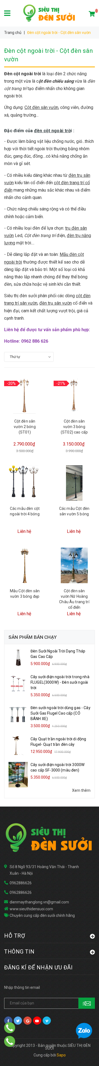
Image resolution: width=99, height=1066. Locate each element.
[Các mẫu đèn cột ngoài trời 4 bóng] (24, 483)
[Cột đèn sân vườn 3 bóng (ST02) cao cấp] (74, 396)
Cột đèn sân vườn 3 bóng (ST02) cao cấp (74, 426)
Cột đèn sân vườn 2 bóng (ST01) (25, 426)
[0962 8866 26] (9, 1027)
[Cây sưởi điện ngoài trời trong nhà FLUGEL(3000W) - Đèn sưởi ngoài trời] (18, 683)
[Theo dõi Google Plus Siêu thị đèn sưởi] (27, 1020)
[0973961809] (9, 1041)
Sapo (61, 1055)
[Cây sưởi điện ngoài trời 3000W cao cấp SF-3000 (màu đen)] (18, 774)
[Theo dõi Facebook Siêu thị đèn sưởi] (8, 1020)
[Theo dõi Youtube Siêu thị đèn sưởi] (37, 1020)
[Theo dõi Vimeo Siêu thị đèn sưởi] (47, 1020)
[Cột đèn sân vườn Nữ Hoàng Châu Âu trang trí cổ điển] (74, 565)
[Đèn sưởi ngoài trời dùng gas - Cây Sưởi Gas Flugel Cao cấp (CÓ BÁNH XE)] (18, 714)
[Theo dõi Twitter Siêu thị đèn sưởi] (18, 1020)
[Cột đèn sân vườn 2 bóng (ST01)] (24, 396)
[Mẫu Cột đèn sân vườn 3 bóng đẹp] (24, 565)
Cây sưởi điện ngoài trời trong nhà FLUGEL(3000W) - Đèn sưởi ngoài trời (60, 682)
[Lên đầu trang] (84, 1055)
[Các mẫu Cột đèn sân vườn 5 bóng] (74, 483)
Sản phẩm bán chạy (33, 637)
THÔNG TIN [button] (19, 951)
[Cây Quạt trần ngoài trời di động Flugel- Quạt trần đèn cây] (18, 745)
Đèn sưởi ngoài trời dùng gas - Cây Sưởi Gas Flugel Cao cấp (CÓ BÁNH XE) (60, 713)
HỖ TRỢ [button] (14, 935)
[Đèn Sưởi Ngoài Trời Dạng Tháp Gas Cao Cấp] (18, 657)
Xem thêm (81, 790)
